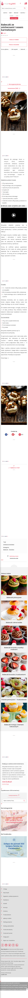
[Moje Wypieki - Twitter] (9, 945)
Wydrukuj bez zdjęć (14, 558)
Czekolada (22, 18)
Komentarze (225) (13, 88)
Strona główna (4, 49)
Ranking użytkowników (8, 926)
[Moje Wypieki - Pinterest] (13, 945)
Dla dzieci (11, 549)
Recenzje (5, 907)
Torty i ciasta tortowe (9, 18)
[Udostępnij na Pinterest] (13, 434)
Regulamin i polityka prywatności (10, 896)
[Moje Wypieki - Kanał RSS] (16, 945)
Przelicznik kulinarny (7, 929)
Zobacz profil (14, 827)
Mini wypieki (14, 49)
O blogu (5, 889)
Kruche (16, 13)
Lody (17, 16)
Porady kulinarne (7, 914)
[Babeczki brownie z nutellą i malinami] (14, 635)
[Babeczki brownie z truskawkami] (14, 662)
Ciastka (22, 13)
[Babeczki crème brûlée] (14, 610)
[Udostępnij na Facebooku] (6, 434)
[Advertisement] (14, 66)
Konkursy (5, 911)
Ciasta (5, 13)
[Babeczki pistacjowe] (14, 585)
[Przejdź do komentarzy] (20, 434)
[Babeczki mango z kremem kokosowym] (14, 712)
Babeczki (23, 49)
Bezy (10, 13)
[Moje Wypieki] (8, 3)
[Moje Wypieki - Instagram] (6, 945)
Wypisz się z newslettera (9, 940)
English (4, 33)
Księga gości (6, 937)
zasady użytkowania (11, 970)
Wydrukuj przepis (13, 556)
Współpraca (6, 900)
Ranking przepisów (7, 922)
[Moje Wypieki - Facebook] (2, 945)
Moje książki (6, 892)
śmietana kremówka (8, 544)
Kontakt (5, 903)
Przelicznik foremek (7, 933)
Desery (11, 16)
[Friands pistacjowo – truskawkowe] (14, 687)
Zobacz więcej (14, 18)
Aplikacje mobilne (7, 918)
